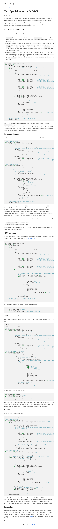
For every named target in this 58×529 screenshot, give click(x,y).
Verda (31, 516)
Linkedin (20, 518)
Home (5, 7)
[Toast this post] (4, 521)
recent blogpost (31, 238)
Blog (8, 7)
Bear (32, 525)
